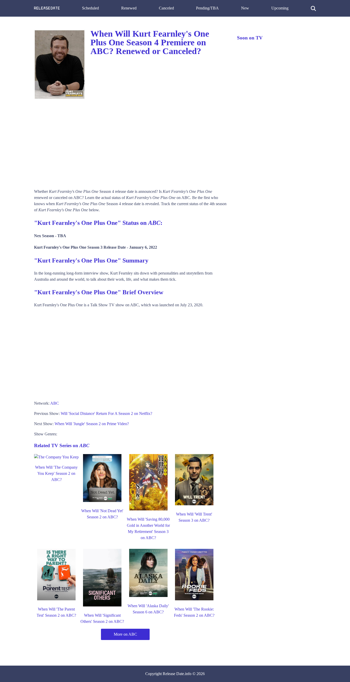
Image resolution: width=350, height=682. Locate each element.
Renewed (129, 8)
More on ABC (125, 634)
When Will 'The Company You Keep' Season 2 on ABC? (56, 473)
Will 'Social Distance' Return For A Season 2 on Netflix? (106, 413)
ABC (54, 403)
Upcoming (280, 8)
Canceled (166, 8)
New (245, 8)
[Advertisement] (130, 142)
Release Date (173, 673)
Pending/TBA (207, 8)
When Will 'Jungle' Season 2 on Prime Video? (92, 424)
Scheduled (90, 8)
